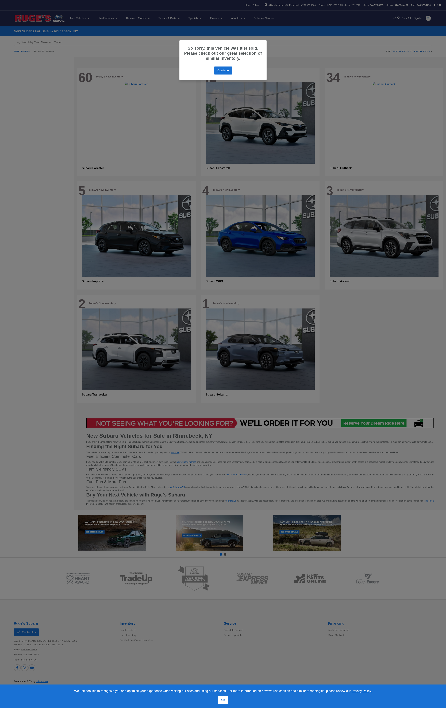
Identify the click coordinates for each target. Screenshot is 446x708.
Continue (223, 70)
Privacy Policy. (362, 691)
